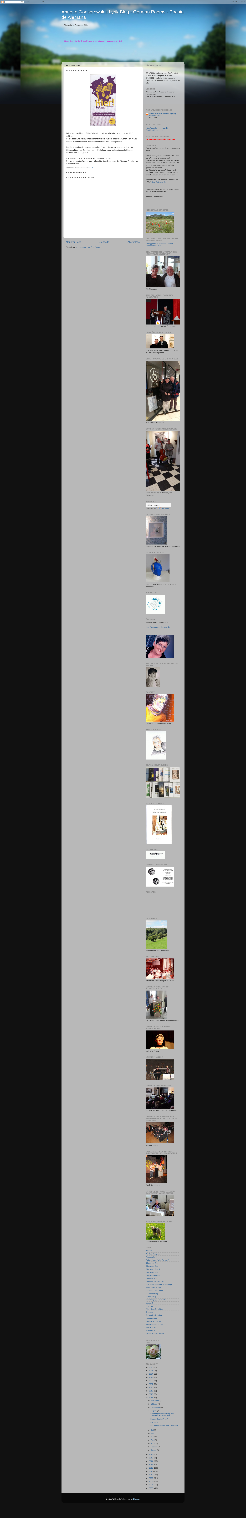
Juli (152, 1430)
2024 (151, 1374)
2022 (151, 1381)
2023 (151, 1377)
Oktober (154, 1404)
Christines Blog (152, 1272)
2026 (151, 1367)
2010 (151, 1475)
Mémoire (154, 1422)
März (153, 1443)
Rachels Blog (151, 1318)
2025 (151, 1371)
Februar (154, 1447)
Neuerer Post (73, 242)
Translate (165, 508)
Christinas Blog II (153, 1269)
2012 (151, 1468)
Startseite (104, 242)
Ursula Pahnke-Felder (155, 1333)
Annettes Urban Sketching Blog (162, 113)
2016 (151, 1454)
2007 (151, 1485)
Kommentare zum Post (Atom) (88, 247)
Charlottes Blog (152, 1263)
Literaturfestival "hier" (159, 1419)
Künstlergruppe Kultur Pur (156, 1300)
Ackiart (149, 1251)
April (153, 1440)
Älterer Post (133, 242)
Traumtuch (150, 1330)
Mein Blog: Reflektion (154, 1309)
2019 (151, 1391)
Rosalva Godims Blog (154, 1324)
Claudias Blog (151, 1278)
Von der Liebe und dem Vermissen (164, 1426)
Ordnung (149, 1312)
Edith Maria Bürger (153, 1288)
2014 (151, 1461)
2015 (151, 1458)
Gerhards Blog (152, 1294)
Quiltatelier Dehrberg (154, 1315)
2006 (151, 1488)
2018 (151, 1394)
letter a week (151, 1306)
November (155, 1400)
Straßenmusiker (155, 116)
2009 (151, 1478)
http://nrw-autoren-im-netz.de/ (158, 627)
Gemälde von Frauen (154, 1291)
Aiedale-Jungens (153, 1254)
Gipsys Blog (151, 1297)
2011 (151, 1471)
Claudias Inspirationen (155, 1281)
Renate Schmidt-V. (153, 1321)
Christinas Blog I (152, 1266)
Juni (153, 1433)
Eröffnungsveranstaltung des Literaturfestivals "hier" (162, 1415)
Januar (154, 1450)
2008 (151, 1481)
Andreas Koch (151, 1257)
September (155, 1407)
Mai (152, 1437)
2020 (151, 1388)
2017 (151, 1398)
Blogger (136, 1499)
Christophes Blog (153, 1275)
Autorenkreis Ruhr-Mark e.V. (157, 1260)
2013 (151, 1464)
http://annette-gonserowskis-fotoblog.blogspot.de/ (157, 129)
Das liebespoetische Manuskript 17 (160, 1284)
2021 (151, 1384)
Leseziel (149, 1303)
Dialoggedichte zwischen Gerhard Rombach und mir (159, 245)
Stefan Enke (151, 1327)
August (154, 1411)
